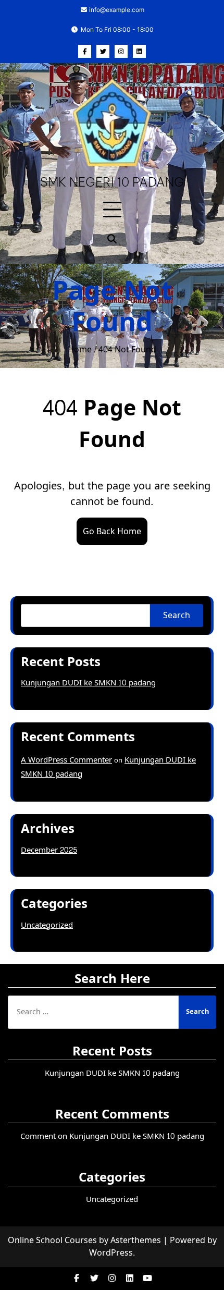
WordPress (111, 1252)
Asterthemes (135, 1240)
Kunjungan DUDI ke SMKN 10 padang (88, 683)
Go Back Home (112, 531)
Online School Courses (52, 1240)
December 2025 (49, 850)
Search (176, 615)
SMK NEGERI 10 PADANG (112, 182)
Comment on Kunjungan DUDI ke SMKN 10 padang (112, 1136)
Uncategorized (47, 925)
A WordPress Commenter (66, 760)
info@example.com (116, 10)
